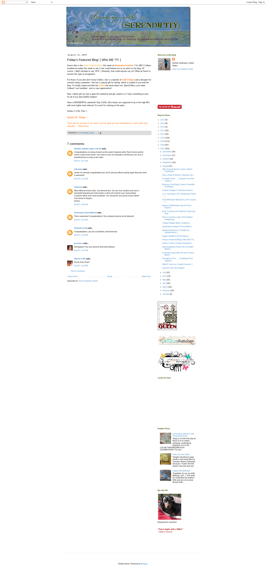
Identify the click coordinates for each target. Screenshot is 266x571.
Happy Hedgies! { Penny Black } (175, 236)
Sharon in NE (79, 259)
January (166, 294)
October (166, 159)
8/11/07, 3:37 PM (81, 250)
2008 (162, 145)
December (167, 152)
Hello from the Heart (181, 454)
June (165, 276)
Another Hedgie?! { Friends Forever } (177, 190)
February (167, 290)
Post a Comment (78, 271)
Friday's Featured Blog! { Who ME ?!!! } (178, 240)
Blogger (144, 564)
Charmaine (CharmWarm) (85, 213)
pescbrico (78, 243)
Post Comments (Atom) (88, 281)
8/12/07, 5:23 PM (81, 266)
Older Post (146, 276)
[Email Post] (100, 133)
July (164, 272)
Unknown (78, 169)
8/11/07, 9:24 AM (81, 220)
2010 (162, 138)
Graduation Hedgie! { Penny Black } (177, 226)
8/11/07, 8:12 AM (81, 179)
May (165, 280)
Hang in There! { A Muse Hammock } (177, 243)
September (167, 162)
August (166, 166)
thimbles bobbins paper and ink (87, 149)
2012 (162, 130)
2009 (162, 141)
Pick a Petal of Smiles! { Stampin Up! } (178, 175)
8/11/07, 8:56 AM (81, 204)
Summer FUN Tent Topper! (173, 268)
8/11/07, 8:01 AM (81, 161)
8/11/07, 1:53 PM (81, 235)
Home (109, 276)
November (167, 155)
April (165, 283)
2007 (162, 148)
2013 (162, 127)
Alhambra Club (80, 228)
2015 (162, 120)
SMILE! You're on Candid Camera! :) (177, 264)
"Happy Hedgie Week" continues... (176, 223)
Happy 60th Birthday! (181, 471)
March (165, 287)
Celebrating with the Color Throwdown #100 (183, 435)
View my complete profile (182, 69)
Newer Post (73, 276)
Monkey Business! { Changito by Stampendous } (175, 231)
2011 (162, 134)
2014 (162, 123)
